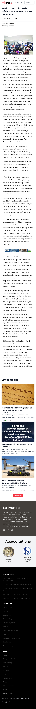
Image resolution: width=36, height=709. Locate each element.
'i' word (5, 682)
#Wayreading (7, 663)
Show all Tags (7, 693)
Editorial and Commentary (11, 630)
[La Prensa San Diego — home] (8, 2)
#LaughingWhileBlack (10, 659)
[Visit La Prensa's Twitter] (12, 530)
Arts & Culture (7, 607)
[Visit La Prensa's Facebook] (4, 530)
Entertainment (7, 642)
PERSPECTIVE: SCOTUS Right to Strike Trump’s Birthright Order (17, 409)
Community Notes (9, 623)
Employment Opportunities (11, 638)
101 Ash (5, 690)
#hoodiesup (7, 670)
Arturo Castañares (9, 417)
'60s (4, 674)
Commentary (7, 619)
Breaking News (7, 615)
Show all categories (9, 646)
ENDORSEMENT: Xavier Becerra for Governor (16, 598)
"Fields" (5, 655)
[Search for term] (32, 2)
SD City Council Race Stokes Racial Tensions (17, 584)
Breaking (6, 611)
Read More (18, 496)
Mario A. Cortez (12, 18)
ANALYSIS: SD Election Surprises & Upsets (15, 594)
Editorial (5, 627)
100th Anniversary (8, 686)
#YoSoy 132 (6, 667)
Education (6, 634)
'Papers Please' (7, 678)
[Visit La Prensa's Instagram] (8, 530)
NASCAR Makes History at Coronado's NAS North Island (14, 481)
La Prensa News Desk (9, 490)
